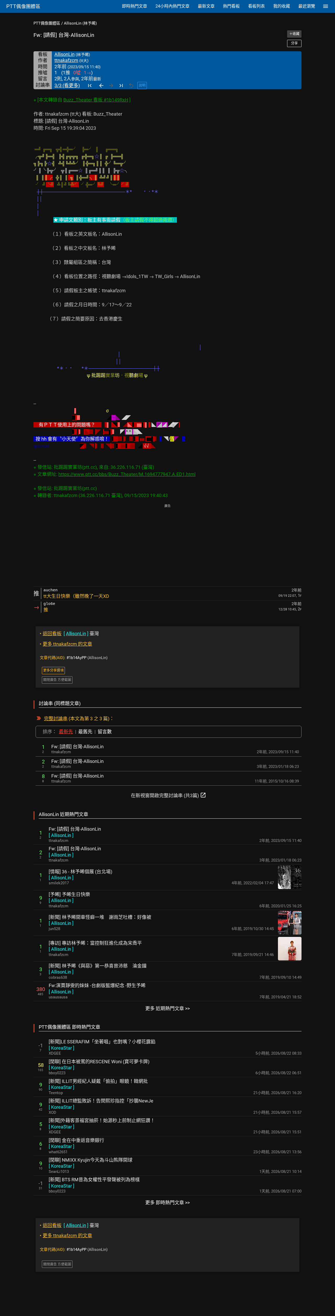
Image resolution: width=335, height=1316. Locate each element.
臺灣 (69, 633)
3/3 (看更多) (67, 85)
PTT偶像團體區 (47, 23)
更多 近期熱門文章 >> (167, 1008)
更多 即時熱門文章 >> (167, 1202)
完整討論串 (56, 718)
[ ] (61, 835)
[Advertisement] (168, 545)
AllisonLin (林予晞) (80, 23)
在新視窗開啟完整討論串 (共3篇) (168, 795)
